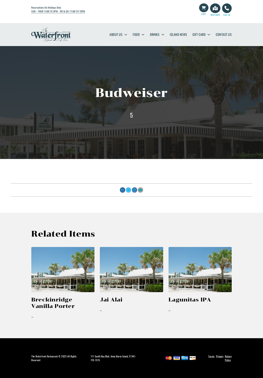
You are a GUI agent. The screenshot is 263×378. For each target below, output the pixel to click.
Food (136, 34)
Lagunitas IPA (190, 299)
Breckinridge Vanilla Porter (53, 302)
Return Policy (228, 358)
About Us (115, 34)
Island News (178, 34)
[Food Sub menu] (143, 34)
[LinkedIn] (134, 190)
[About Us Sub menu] (125, 34)
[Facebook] (122, 190)
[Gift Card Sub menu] (208, 34)
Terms (211, 356)
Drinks (154, 34)
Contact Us (224, 34)
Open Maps (215, 14)
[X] (128, 190)
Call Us (226, 14)
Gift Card (199, 34)
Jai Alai (111, 299)
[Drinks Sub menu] (162, 34)
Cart (203, 14)
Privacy (219, 356)
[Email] (140, 190)
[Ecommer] (204, 8)
